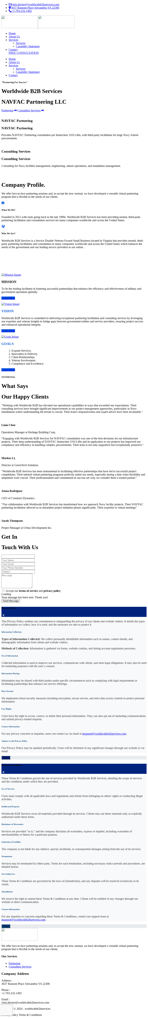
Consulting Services (29, 110)
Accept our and (33, 590)
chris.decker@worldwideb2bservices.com (35, 4)
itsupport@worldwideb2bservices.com (104, 733)
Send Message (11, 601)
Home (12, 33)
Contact (13, 49)
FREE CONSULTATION (24, 52)
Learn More (8, 298)
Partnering (7, 110)
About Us (14, 36)
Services (13, 39)
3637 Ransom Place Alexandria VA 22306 (35, 7)
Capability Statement (28, 46)
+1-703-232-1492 (22, 10)
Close (6, 757)
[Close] (3, 615)
